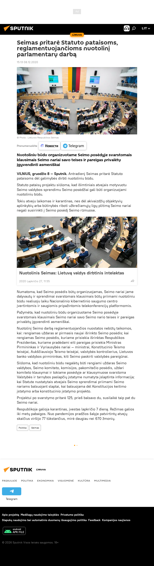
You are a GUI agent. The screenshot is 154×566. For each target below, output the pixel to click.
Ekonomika (45, 480)
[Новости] (49, 146)
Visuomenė (66, 480)
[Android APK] (14, 531)
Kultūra (84, 480)
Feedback (94, 520)
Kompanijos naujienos (116, 520)
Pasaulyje (9, 480)
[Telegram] (73, 146)
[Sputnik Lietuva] (19, 32)
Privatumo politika (72, 514)
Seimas (35, 427)
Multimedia (102, 480)
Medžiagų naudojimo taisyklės (40, 514)
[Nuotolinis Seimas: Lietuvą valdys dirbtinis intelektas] (77, 242)
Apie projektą (10, 514)
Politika (22, 427)
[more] (133, 281)
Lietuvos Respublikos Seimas (43, 137)
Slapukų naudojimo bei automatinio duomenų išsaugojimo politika (44, 520)
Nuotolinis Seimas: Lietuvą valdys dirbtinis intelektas (71, 272)
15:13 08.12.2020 (27, 62)
